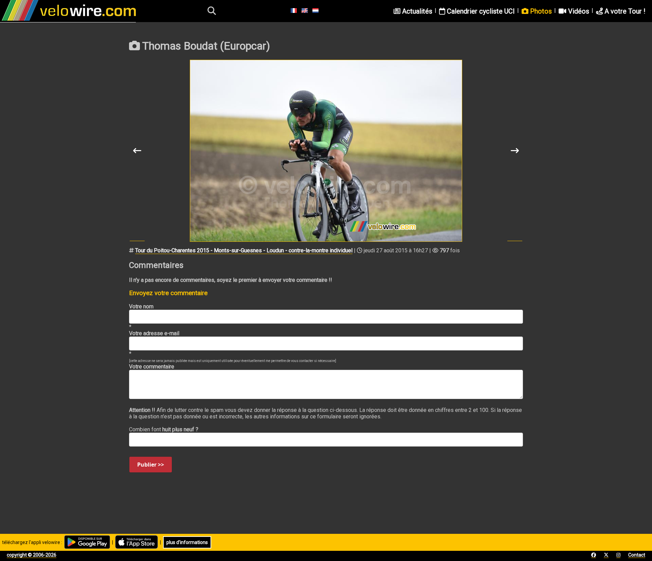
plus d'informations (187, 542)
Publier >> (150, 464)
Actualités (416, 11)
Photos (540, 11)
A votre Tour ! (624, 11)
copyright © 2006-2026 (31, 555)
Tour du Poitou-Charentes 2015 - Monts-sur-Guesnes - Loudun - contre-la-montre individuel (243, 250)
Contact (636, 555)
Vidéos (577, 11)
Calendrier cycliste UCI (480, 11)
